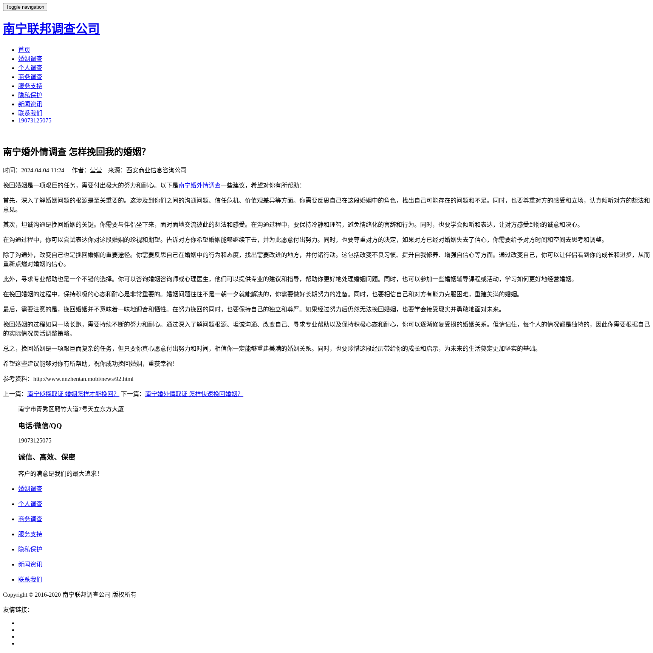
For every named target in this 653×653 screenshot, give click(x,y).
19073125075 (34, 120)
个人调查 (30, 68)
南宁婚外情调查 (199, 185)
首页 (24, 49)
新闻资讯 (30, 104)
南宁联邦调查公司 (51, 29)
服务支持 (30, 86)
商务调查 (30, 77)
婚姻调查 (30, 59)
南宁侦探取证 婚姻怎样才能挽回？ (73, 394)
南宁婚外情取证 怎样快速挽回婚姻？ (194, 394)
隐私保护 (30, 95)
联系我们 (30, 113)
